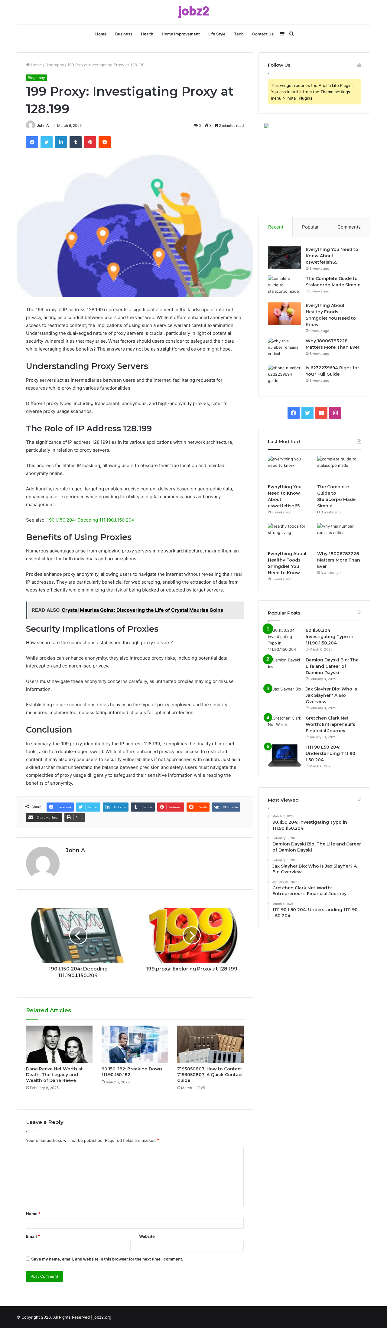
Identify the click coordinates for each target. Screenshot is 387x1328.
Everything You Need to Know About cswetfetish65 (332, 256)
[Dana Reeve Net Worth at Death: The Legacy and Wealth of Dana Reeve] (59, 1044)
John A (43, 125)
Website (147, 1236)
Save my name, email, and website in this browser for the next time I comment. (107, 1259)
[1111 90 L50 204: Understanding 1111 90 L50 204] (284, 755)
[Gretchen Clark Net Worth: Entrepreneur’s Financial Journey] (284, 726)
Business (123, 33)
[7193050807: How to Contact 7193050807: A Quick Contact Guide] (210, 1044)
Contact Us (263, 33)
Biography (54, 64)
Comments (349, 227)
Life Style (217, 33)
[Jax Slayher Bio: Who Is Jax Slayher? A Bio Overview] (284, 697)
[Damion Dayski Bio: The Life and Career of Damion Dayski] (284, 668)
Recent (275, 227)
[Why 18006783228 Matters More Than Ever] (284, 349)
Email (33, 1236)
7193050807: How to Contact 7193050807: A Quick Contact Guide (210, 1074)
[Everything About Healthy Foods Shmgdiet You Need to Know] (284, 313)
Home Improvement (181, 33)
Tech (239, 33)
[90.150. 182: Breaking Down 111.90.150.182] (135, 1044)
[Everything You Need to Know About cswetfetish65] (284, 257)
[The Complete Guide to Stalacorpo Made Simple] (284, 286)
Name (33, 1213)
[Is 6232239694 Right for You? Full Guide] (284, 376)
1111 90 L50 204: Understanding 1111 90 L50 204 (330, 753)
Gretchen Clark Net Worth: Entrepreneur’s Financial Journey (330, 724)
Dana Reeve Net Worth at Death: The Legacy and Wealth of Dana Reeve (54, 1074)
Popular (310, 227)
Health (147, 33)
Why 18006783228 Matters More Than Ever (338, 560)
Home (101, 33)
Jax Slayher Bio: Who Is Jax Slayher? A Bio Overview (331, 695)
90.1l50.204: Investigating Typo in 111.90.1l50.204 (329, 637)
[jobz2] (193, 12)
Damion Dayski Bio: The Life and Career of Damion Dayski (332, 666)
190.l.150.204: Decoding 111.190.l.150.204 (90, 520)
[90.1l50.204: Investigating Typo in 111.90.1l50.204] (284, 640)
